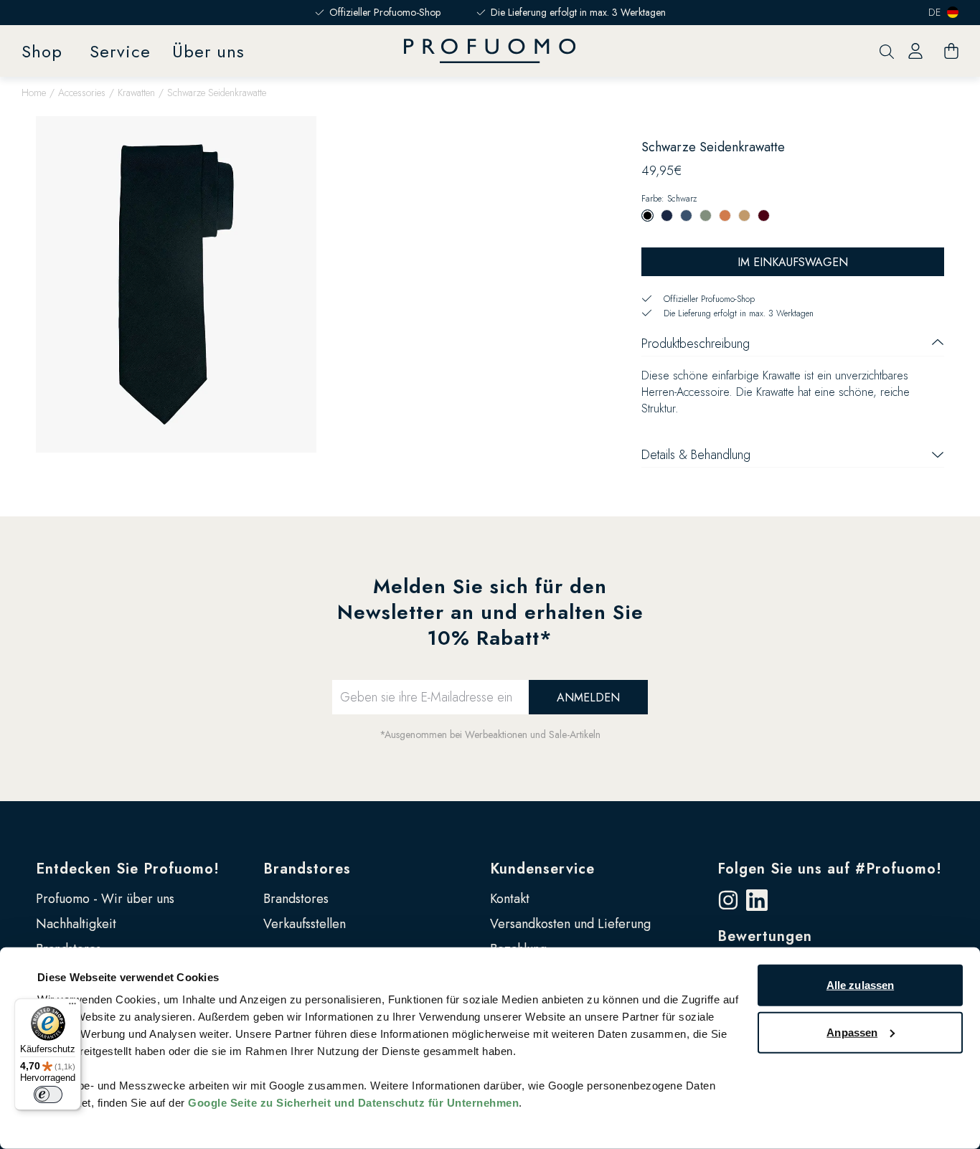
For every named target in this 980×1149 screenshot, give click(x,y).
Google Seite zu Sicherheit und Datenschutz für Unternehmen (353, 1103)
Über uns (208, 51)
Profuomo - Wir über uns (105, 898)
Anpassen (851, 1032)
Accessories (81, 92)
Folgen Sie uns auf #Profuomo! (829, 869)
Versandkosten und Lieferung (570, 923)
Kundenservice (542, 869)
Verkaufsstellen (304, 923)
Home (34, 92)
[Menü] (72, 1007)
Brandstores (307, 869)
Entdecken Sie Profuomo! (128, 869)
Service (120, 51)
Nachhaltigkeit (76, 923)
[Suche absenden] (887, 51)
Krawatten (136, 92)
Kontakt (509, 898)
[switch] (48, 1094)
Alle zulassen (860, 985)
